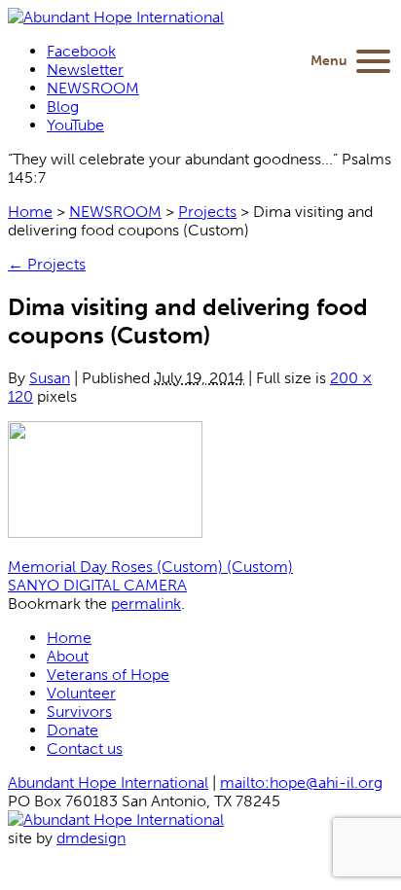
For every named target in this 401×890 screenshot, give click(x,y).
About (68, 656)
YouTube (75, 125)
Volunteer (81, 693)
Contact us (85, 748)
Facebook (81, 51)
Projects (207, 211)
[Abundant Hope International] (116, 17)
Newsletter (85, 69)
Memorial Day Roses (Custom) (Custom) (150, 566)
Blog (63, 106)
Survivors (79, 711)
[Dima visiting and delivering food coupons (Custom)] (105, 532)
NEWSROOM (93, 88)
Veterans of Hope (108, 674)
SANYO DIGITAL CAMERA (97, 585)
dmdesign (91, 838)
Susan (49, 378)
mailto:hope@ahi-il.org (301, 782)
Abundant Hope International (108, 782)
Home (30, 211)
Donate (72, 730)
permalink (146, 603)
